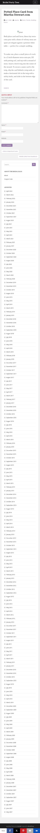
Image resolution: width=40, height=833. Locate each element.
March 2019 (9, 308)
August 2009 (10, 713)
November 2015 (11, 454)
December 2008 (11, 742)
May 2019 (9, 301)
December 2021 (11, 206)
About (6, 175)
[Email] (30, 830)
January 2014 (10, 534)
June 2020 (9, 268)
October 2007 (10, 794)
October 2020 (10, 253)
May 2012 (9, 607)
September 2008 (11, 753)
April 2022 (9, 191)
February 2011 (10, 662)
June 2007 (9, 808)
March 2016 (9, 439)
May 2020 (9, 271)
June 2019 (9, 297)
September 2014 (11, 505)
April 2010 (9, 699)
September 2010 (11, 680)
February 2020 (10, 279)
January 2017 (10, 403)
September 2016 (11, 417)
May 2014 (9, 520)
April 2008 (9, 772)
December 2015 (11, 450)
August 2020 (10, 260)
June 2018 (9, 341)
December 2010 (11, 669)
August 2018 (10, 333)
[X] (16, 830)
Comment (5, 103)
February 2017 (10, 399)
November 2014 (11, 498)
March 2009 (9, 732)
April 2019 (9, 304)
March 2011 (9, 658)
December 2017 (11, 363)
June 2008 (9, 764)
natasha (16, 20)
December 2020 (11, 249)
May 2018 (9, 344)
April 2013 (9, 567)
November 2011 (11, 629)
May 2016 (9, 432)
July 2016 (9, 425)
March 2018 (9, 352)
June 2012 (9, 604)
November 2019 (11, 286)
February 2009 (10, 735)
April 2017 (9, 392)
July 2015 (9, 469)
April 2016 (9, 436)
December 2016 (11, 407)
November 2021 (11, 209)
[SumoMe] (36, 830)
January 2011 (10, 666)
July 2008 (9, 761)
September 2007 (11, 797)
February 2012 (10, 618)
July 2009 (9, 717)
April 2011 (9, 655)
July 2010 (9, 688)
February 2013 (10, 574)
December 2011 (11, 626)
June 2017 (9, 385)
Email (3, 131)
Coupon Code (8, 179)
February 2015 (10, 487)
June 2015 (9, 472)
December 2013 (11, 538)
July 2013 (9, 556)
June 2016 (9, 428)
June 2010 (9, 691)
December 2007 (11, 786)
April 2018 (9, 348)
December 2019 (11, 282)
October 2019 (10, 290)
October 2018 (10, 326)
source (6, 88)
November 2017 (11, 366)
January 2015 (10, 491)
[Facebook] (10, 830)
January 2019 (10, 315)
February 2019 (10, 312)
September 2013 (11, 549)
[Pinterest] (23, 830)
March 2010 (9, 702)
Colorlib (19, 826)
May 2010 (9, 695)
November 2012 (11, 585)
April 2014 (9, 523)
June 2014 (9, 516)
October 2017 (10, 370)
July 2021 (9, 224)
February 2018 (10, 355)
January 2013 (10, 578)
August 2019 (10, 293)
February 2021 (10, 242)
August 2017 (10, 377)
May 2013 (9, 564)
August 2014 (10, 509)
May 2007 (9, 812)
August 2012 (10, 596)
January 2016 (10, 447)
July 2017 (9, 381)
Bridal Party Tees (11, 2)
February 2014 (10, 531)
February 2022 (10, 198)
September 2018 (11, 330)
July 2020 (9, 264)
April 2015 (9, 480)
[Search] (34, 164)
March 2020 (9, 275)
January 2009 (10, 739)
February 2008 (10, 779)
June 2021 (9, 228)
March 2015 (9, 483)
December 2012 (11, 582)
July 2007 (9, 805)
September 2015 (11, 461)
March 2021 (9, 239)
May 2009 (9, 724)
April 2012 (9, 611)
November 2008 (11, 746)
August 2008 (10, 757)
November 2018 (11, 323)
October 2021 (10, 213)
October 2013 (10, 545)
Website (3, 138)
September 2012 (11, 593)
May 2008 (9, 768)
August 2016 (10, 421)
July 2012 (9, 600)
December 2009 (11, 706)
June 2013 (9, 560)
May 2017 (9, 388)
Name (3, 125)
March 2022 (9, 195)
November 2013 (11, 542)
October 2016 (10, 414)
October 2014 (10, 501)
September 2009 (11, 710)
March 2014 (9, 527)
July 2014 (9, 512)
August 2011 (10, 640)
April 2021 (9, 235)
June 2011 (9, 648)
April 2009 (9, 728)
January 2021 (10, 246)
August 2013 (10, 553)
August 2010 (10, 684)
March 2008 (9, 775)
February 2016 (10, 443)
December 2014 (11, 494)
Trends (28, 20)
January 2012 (10, 622)
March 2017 (9, 396)
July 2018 (9, 337)
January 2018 (10, 359)
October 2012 (10, 589)
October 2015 (10, 458)
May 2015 (9, 476)
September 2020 (11, 257)
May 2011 (9, 651)
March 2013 (9, 571)
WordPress (31, 826)
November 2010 (11, 673)
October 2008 (10, 750)
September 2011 (11, 637)
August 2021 (10, 220)
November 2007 (11, 790)
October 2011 (10, 633)
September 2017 (11, 374)
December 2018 (11, 319)
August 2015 (10, 465)
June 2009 (9, 721)
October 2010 (10, 677)
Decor (23, 20)
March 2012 (9, 615)
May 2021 (9, 231)
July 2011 (9, 644)
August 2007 (10, 801)
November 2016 (11, 410)
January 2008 (10, 783)
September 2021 (11, 217)
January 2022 (10, 202)
